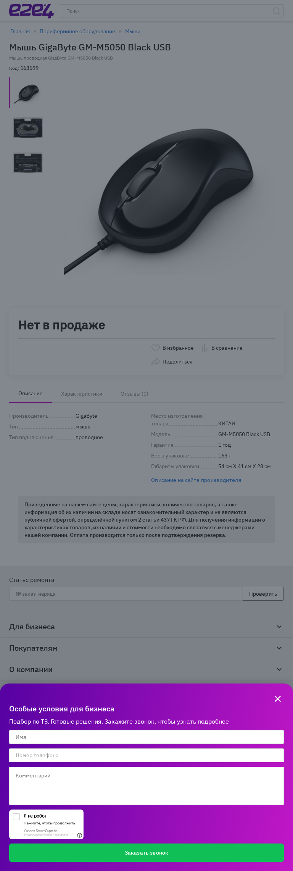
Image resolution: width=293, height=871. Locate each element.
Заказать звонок (146, 852)
